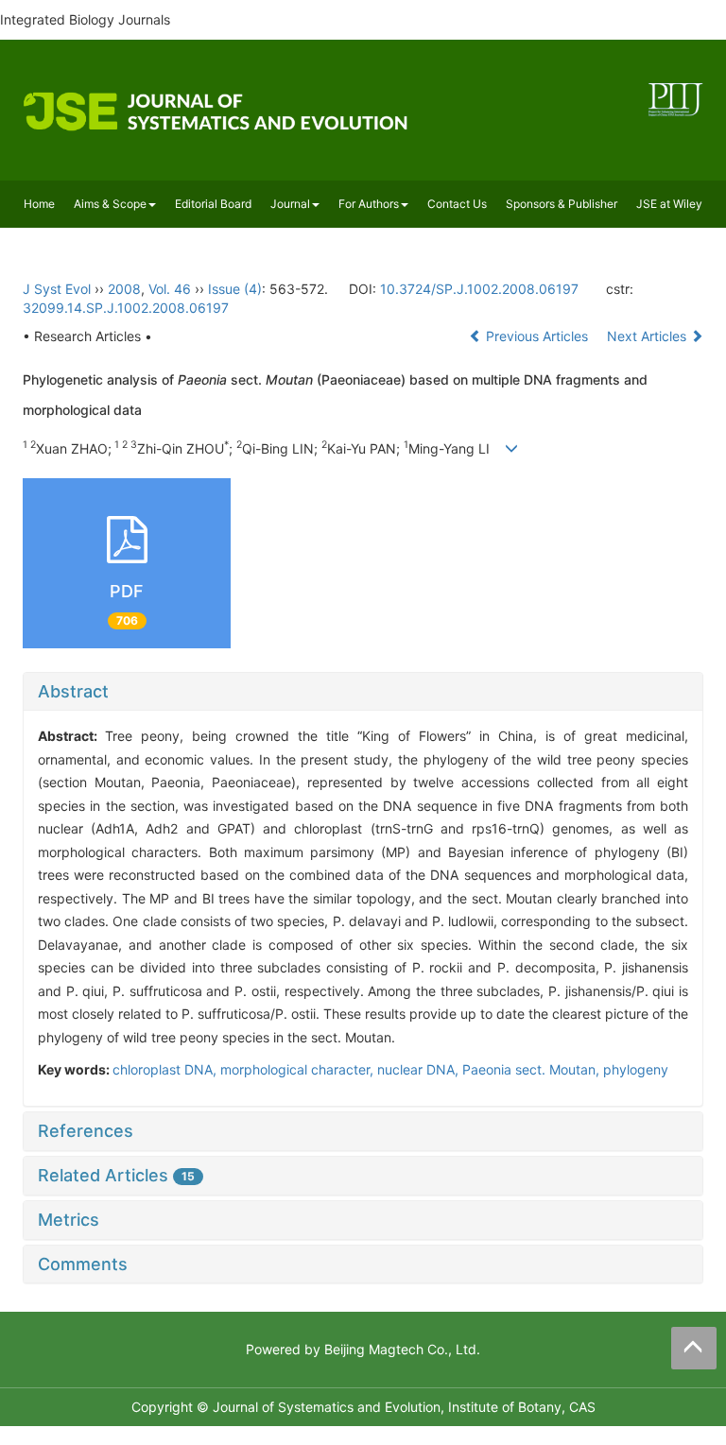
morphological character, (298, 1069)
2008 (124, 289)
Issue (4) (235, 289)
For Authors (368, 204)
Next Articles (648, 336)
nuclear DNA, (419, 1069)
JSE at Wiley (669, 204)
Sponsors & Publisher (561, 204)
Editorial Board (213, 204)
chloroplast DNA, (166, 1069)
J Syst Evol (57, 289)
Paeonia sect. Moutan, (532, 1069)
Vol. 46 (169, 289)
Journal (290, 204)
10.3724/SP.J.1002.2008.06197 (479, 289)
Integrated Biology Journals (85, 19)
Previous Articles (537, 336)
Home (39, 204)
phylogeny (635, 1069)
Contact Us (457, 204)
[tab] (363, 692)
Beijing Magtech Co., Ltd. (402, 1349)
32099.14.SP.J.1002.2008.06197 (126, 308)
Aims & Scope (110, 204)
